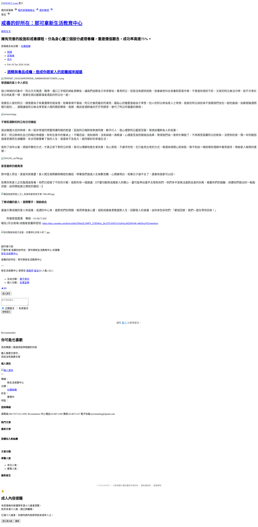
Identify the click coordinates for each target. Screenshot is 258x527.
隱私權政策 (146, 485)
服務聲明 (157, 485)
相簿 (9, 52)
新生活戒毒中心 (9, 253)
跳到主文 (6, 31)
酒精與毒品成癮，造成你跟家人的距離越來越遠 (44, 72)
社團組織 (25, 46)
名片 (9, 59)
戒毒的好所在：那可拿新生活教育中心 (41, 23)
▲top (4, 288)
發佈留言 (6, 312)
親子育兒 (24, 279)
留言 (36, 270)
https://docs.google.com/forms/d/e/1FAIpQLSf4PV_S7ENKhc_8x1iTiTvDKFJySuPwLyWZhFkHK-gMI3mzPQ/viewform (100, 223)
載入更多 (6, 294)
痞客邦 (29, 270)
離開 (17, 521)
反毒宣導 (24, 282)
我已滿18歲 (7, 521)
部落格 (10, 55)
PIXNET (106, 485)
